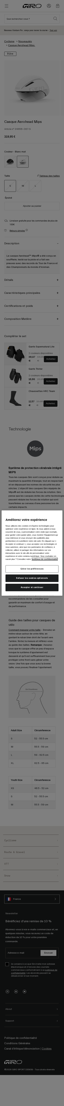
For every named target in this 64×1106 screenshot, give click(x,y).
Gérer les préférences (32, 569)
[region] (32, 553)
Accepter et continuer (32, 587)
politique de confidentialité (44, 559)
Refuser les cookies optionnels (32, 578)
